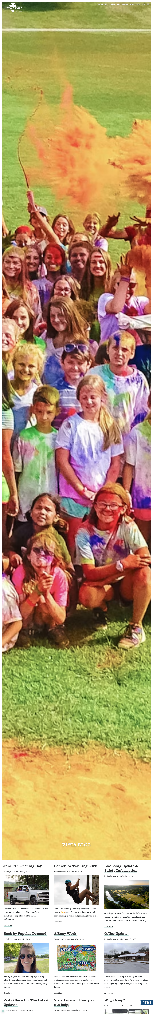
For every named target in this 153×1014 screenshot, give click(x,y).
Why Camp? (114, 1000)
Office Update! (116, 934)
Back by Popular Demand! (25, 934)
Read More (8, 925)
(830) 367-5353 (102, 4)
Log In (112, 4)
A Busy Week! (65, 934)
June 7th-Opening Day (23, 866)
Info (135, 4)
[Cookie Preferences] (3, 1011)
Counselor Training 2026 (75, 866)
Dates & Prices (122, 4)
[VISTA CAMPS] (13, 8)
